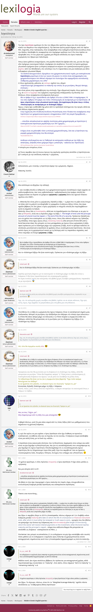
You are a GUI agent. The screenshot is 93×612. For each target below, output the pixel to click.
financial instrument (82, 517)
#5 (90, 260)
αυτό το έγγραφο (30, 92)
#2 (90, 162)
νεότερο (47, 83)
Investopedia (40, 211)
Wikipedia (27, 213)
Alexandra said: (25, 334)
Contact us (50, 606)
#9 (90, 352)
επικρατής (52, 462)
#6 (90, 286)
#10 (89, 396)
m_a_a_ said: (24, 551)
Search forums (15, 26)
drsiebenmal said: (26, 473)
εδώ (42, 346)
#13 (89, 490)
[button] (31, 22)
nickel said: (23, 264)
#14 (89, 547)
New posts (4, 26)
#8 (90, 330)
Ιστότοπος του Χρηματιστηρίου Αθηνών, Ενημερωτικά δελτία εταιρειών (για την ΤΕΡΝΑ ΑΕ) (40, 116)
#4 (90, 238)
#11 (89, 430)
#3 (90, 181)
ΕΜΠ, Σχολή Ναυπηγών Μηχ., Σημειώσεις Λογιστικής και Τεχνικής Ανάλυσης (37, 145)
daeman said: (24, 291)
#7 (90, 308)
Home (5, 22)
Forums (14, 22)
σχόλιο (21, 69)
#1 (90, 41)
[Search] (89, 22)
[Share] (86, 41)
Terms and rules (61, 606)
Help (80, 606)
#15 (89, 570)
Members (38, 22)
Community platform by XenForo (47, 610)
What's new (25, 22)
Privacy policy (72, 606)
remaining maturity (55, 221)
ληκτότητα (29, 45)
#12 (89, 458)
